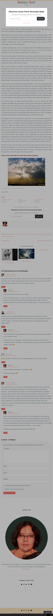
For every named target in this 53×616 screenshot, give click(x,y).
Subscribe (41, 18)
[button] (48, 615)
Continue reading (26, 23)
